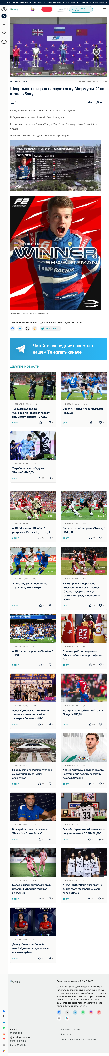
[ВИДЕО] (33, 386)
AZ (4, 9)
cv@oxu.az (16, 1032)
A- (90, 102)
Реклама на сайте (70, 1029)
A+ (99, 102)
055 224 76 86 (18, 1044)
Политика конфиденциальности (79, 1039)
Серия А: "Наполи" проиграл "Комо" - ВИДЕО (74, 2)
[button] (66, 9)
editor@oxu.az (18, 1040)
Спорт (15, 423)
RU (4, 16)
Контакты (66, 1034)
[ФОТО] (84, 560)
